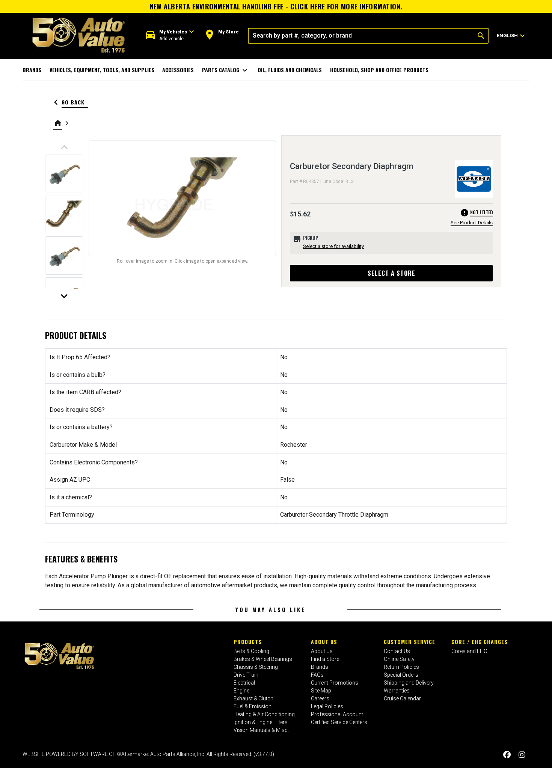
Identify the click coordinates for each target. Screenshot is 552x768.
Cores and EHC (469, 651)
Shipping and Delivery (409, 683)
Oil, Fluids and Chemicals (290, 70)
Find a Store (325, 659)
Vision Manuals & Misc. (261, 730)
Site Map (321, 691)
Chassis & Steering (256, 667)
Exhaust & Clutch (253, 698)
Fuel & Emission (252, 706)
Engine (241, 691)
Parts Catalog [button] (226, 70)
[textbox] (361, 36)
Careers (320, 698)
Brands (32, 70)
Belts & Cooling (251, 651)
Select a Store (391, 273)
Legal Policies (327, 706)
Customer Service (409, 642)
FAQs (317, 675)
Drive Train (246, 675)
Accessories (178, 70)
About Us (324, 642)
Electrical (244, 683)
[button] (169, 35)
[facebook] (507, 755)
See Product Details (472, 222)
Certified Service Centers (339, 722)
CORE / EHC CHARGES (479, 642)
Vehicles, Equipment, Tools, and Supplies (102, 70)
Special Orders (401, 675)
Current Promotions (334, 683)
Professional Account (337, 714)
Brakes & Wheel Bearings (263, 659)
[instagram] (522, 755)
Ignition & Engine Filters (261, 722)
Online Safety (399, 659)
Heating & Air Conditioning (264, 714)
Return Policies (401, 667)
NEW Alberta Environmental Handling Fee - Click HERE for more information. (276, 6)
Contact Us (397, 651)
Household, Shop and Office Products (379, 70)
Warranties (397, 691)
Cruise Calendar (402, 698)
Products (248, 642)
